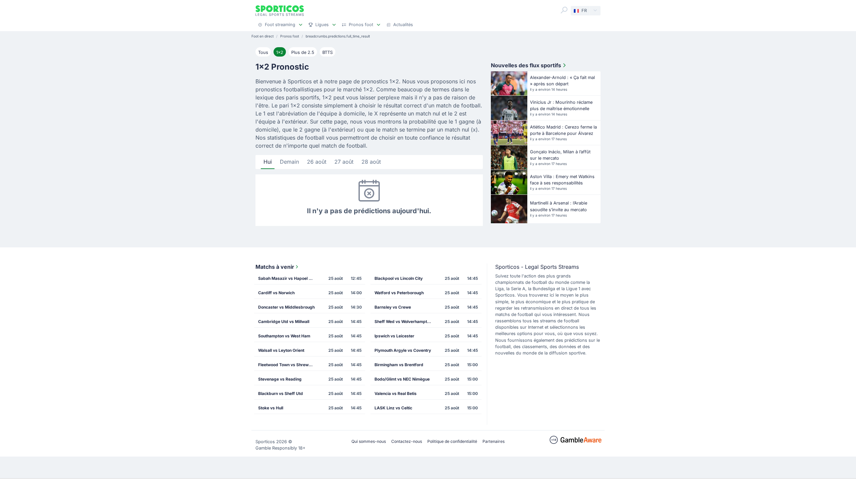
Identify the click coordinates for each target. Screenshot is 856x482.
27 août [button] (343, 161)
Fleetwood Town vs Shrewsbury (288, 364)
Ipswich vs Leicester (394, 335)
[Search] (564, 10)
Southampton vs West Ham (284, 335)
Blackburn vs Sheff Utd (280, 393)
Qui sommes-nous (368, 441)
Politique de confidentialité (452, 441)
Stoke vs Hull (270, 407)
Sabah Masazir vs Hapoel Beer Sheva (288, 278)
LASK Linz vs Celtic (393, 407)
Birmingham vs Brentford (398, 364)
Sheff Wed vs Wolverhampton (403, 321)
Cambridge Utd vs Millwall (283, 321)
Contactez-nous (406, 441)
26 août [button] (316, 161)
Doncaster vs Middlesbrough (286, 307)
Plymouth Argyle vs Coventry (402, 350)
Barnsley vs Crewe (392, 307)
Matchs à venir (274, 266)
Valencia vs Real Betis (395, 393)
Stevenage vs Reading (280, 379)
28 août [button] (371, 161)
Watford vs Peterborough (399, 292)
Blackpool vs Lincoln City (398, 278)
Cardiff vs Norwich (276, 292)
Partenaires (494, 441)
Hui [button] (267, 161)
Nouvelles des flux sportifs (526, 65)
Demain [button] (289, 161)
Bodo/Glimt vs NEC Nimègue (402, 379)
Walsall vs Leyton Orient (281, 350)
